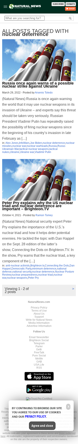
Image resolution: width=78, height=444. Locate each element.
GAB (39, 361)
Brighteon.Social (39, 340)
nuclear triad (45, 274)
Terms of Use (39, 310)
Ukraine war (27, 152)
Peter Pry (33, 277)
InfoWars (24, 142)
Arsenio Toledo (44, 92)
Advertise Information (39, 325)
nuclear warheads (37, 145)
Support (39, 316)
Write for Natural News (39, 319)
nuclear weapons (17, 277)
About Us (39, 313)
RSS (39, 367)
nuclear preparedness (24, 274)
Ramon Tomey (44, 215)
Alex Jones (11, 142)
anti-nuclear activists (18, 265)
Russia (53, 145)
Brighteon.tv (37, 265)
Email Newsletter (39, 337)
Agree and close (42, 425)
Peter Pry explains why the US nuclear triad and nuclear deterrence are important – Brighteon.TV (37, 206)
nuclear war (19, 145)
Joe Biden (36, 142)
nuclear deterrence (54, 142)
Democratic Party (21, 268)
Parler (39, 346)
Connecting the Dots (57, 265)
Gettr (39, 349)
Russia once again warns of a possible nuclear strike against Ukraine (38, 84)
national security (21, 271)
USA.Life (39, 364)
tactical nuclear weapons (34, 149)
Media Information (39, 322)
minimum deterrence (44, 268)
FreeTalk (39, 352)
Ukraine (14, 152)
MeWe (39, 358)
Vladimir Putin (43, 152)
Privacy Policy (39, 307)
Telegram (39, 343)
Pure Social (39, 355)
